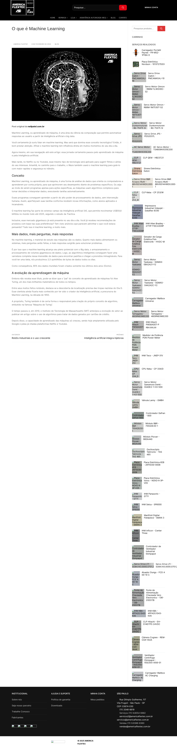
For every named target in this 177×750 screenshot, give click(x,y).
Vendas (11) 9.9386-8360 (131, 723)
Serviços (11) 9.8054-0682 (132, 713)
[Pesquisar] (161, 28)
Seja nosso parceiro (21, 705)
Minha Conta (151, 7)
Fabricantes (17, 717)
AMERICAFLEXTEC (138, 744)
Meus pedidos (97, 699)
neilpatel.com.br (36, 126)
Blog (56, 44)
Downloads (56, 705)
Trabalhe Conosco (21, 711)
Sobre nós (17, 699)
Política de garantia (60, 699)
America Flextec (20, 44)
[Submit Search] (123, 7)
